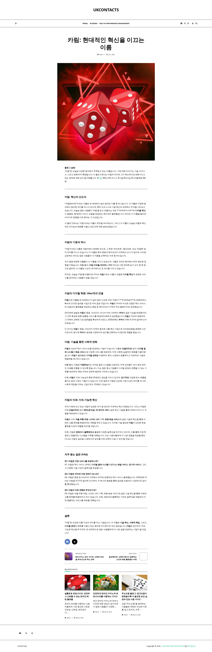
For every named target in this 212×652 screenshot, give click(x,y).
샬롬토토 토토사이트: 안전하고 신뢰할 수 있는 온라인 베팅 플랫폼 (77, 596)
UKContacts (106, 9)
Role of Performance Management (114, 23)
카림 (100, 178)
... (68, 612)
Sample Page (22, 646)
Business (94, 23)
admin (101, 54)
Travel (85, 23)
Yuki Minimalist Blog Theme (173, 646)
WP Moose (191, 646)
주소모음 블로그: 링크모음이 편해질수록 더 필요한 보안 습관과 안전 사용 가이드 (134, 596)
